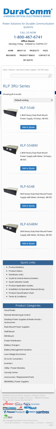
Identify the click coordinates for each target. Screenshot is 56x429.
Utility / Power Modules (14, 368)
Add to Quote (28, 127)
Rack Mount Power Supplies (26, 70)
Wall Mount (9, 331)
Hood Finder (9, 310)
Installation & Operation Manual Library (26, 289)
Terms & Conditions (17, 296)
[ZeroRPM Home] (8, 418)
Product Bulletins (16, 267)
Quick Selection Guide (19, 281)
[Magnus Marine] (20, 409)
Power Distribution (12, 340)
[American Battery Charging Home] (19, 405)
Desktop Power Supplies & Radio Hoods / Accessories (23, 321)
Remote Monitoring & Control (17, 314)
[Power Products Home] (14, 413)
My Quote (28, 60)
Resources (11, 55)
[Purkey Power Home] (31, 413)
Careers (40, 423)
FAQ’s (45, 50)
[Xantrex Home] (43, 413)
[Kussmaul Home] (10, 409)
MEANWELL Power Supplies (16, 381)
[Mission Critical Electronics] (9, 405)
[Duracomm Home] (36, 405)
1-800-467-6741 (28, 37)
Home (10, 50)
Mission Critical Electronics (27, 420)
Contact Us (44, 55)
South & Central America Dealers (23, 278)
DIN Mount (9, 336)
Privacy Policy (28, 423)
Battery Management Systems (18, 349)
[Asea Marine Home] (27, 405)
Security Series (11, 372)
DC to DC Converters (13, 358)
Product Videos (27, 55)
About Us (21, 50)
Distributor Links (16, 274)
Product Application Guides (21, 285)
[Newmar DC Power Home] (30, 409)
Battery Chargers (12, 345)
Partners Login (49, 424)
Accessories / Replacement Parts (19, 377)
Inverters (8, 363)
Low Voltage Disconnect (15, 354)
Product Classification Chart (21, 293)
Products (34, 50)
